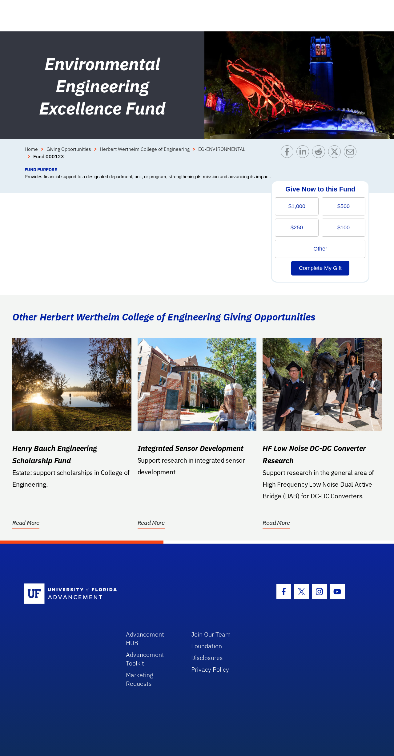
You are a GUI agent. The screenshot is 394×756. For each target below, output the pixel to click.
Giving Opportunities (68, 149)
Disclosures (207, 657)
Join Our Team (211, 634)
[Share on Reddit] (320, 155)
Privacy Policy (210, 669)
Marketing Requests (139, 679)
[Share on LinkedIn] (304, 155)
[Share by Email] (352, 155)
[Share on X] (336, 155)
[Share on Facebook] (288, 155)
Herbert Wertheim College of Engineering (145, 149)
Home (31, 149)
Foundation (206, 646)
